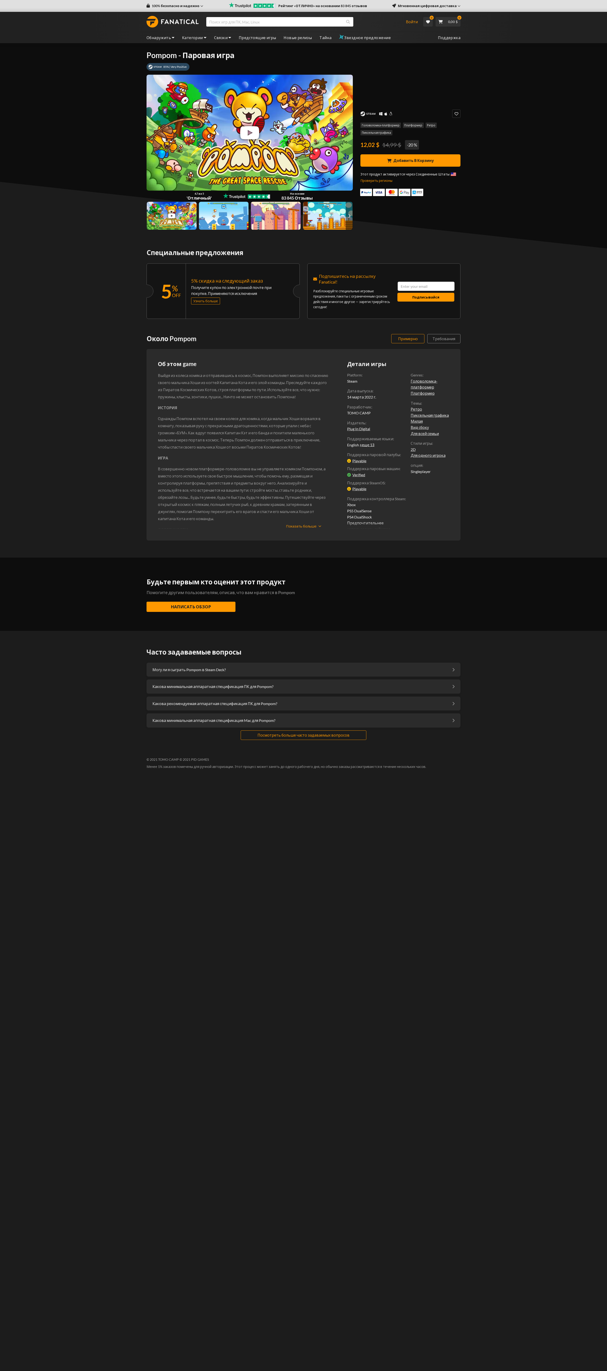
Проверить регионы (376, 181)
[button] (175, 6)
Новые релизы (298, 37)
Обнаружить (159, 37)
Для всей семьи (425, 433)
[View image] (172, 216)
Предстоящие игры (257, 37)
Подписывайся (425, 297)
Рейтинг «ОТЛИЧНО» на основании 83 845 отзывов (322, 6)
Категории (192, 37)
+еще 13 (367, 445)
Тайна (325, 37)
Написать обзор (191, 606)
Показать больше (301, 526)
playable (359, 461)
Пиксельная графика (376, 132)
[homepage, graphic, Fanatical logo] (173, 22)
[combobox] (303, 22)
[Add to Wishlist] (456, 114)
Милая (417, 421)
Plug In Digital (358, 428)
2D (413, 449)
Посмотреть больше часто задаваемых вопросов (303, 735)
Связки (221, 37)
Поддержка (449, 37)
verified (358, 474)
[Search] (348, 22)
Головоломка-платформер (381, 125)
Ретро (431, 125)
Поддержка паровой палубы (373, 454)
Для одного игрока (428, 455)
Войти (412, 21)
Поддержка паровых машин (373, 468)
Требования (443, 338)
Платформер (413, 125)
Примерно (408, 338)
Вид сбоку (420, 427)
